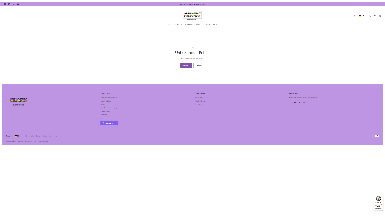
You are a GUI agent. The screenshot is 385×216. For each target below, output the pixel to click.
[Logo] (192, 16)
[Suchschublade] (370, 16)
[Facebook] (9, 4)
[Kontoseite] (375, 16)
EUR (18, 136)
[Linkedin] (14, 4)
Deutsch (8, 136)
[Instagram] (5, 4)
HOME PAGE (186, 65)
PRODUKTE (199, 65)
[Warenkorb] (379, 16)
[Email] (18, 4)
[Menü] (382, 196)
